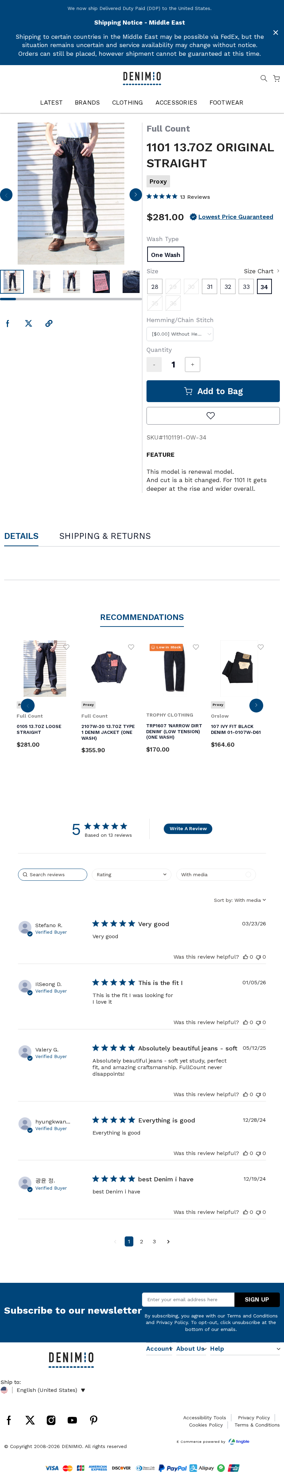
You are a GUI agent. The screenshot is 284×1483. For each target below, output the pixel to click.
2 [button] (141, 1241)
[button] (131, 875)
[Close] (275, 32)
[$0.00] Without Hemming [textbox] (182, 334)
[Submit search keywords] (263, 79)
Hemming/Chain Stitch (180, 320)
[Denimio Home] (142, 78)
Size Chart (259, 271)
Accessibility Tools (204, 1417)
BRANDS (87, 102)
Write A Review (188, 828)
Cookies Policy (206, 1425)
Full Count (168, 129)
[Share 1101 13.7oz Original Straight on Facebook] (7, 324)
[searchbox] (52, 875)
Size (152, 271)
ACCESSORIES (176, 102)
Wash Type (163, 239)
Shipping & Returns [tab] (105, 536)
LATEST (51, 102)
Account (159, 1348)
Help (217, 1348)
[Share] (49, 324)
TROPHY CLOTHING (169, 715)
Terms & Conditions (257, 1425)
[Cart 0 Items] (276, 79)
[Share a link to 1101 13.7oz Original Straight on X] (28, 324)
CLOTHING (127, 102)
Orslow (220, 716)
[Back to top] (268, 1442)
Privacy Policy (172, 1322)
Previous (6, 196)
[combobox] (180, 334)
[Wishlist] (66, 647)
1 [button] (129, 1241)
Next (135, 196)
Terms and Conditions (252, 1315)
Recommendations (142, 617)
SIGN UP (257, 1299)
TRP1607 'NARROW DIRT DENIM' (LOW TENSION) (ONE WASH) (174, 731)
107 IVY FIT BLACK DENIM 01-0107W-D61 (236, 729)
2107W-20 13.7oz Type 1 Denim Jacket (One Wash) (108, 732)
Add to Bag (220, 391)
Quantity (159, 349)
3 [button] (154, 1241)
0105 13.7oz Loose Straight (39, 729)
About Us (190, 1348)
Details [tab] (21, 536)
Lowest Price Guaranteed (235, 216)
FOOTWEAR (227, 102)
